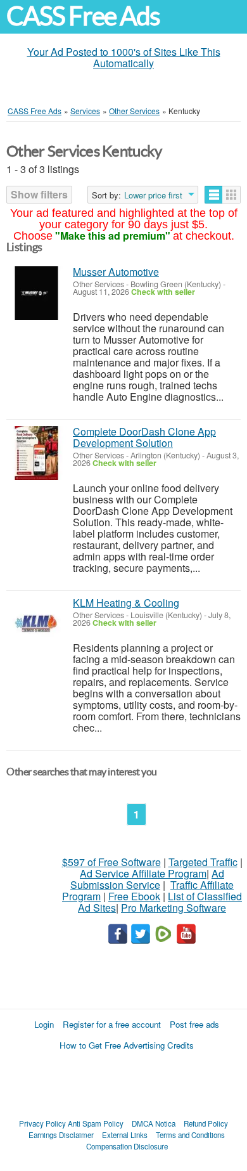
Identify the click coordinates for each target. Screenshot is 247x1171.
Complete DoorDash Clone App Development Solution (144, 437)
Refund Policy (206, 1123)
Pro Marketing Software (173, 907)
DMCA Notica (153, 1123)
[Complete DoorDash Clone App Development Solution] (36, 453)
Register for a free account (112, 1024)
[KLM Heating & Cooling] (36, 624)
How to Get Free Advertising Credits (127, 1045)
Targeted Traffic (203, 862)
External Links (125, 1135)
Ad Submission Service (147, 879)
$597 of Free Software (111, 862)
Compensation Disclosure (127, 1146)
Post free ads (194, 1024)
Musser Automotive (116, 271)
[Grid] (231, 195)
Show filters (39, 194)
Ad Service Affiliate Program (143, 873)
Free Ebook (134, 896)
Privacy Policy (42, 1123)
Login (44, 1024)
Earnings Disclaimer (61, 1135)
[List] (214, 195)
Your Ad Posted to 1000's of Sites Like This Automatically (123, 57)
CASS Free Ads (83, 16)
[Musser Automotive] (36, 293)
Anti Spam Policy (96, 1123)
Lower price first (153, 195)
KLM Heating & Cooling (126, 602)
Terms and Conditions (190, 1135)
